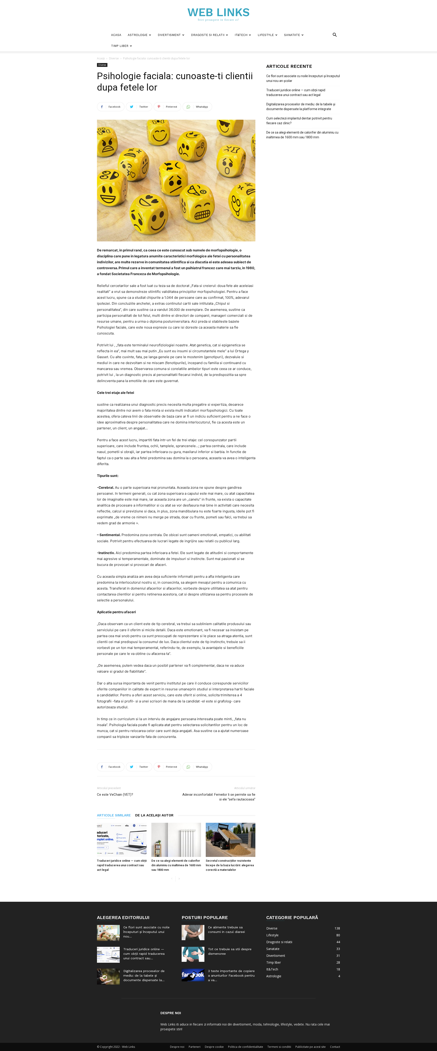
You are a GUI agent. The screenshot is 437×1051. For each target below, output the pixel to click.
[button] (334, 35)
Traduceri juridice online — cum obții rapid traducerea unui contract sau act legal (122, 865)
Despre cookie (214, 1047)
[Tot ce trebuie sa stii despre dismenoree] (193, 954)
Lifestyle (266, 35)
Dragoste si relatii (207, 35)
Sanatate (292, 35)
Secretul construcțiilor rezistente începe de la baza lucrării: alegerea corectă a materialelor (230, 865)
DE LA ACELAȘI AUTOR (154, 815)
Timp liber (119, 46)
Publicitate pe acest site (310, 1047)
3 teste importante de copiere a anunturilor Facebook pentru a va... (231, 975)
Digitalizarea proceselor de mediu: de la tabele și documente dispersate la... (144, 975)
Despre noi (177, 1047)
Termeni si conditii (279, 1047)
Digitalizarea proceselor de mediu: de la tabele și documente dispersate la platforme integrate (300, 106)
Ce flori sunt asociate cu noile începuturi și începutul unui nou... (146, 931)
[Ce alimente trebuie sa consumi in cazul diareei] (193, 932)
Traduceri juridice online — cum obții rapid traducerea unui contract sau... (144, 953)
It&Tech (241, 35)
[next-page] (179, 879)
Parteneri (195, 1047)
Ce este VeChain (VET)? (115, 795)
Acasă (101, 58)
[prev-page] (172, 879)
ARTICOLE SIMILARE (114, 815)
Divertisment (169, 35)
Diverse (114, 58)
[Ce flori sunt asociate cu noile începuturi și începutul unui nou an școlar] (108, 933)
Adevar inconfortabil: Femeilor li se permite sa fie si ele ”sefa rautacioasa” (218, 797)
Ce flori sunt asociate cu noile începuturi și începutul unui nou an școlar (303, 78)
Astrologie (137, 35)
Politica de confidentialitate (245, 1047)
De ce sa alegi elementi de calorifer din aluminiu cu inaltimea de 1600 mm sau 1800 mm (176, 865)
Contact (335, 1047)
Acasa (116, 35)
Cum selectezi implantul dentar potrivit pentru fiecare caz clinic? (299, 120)
